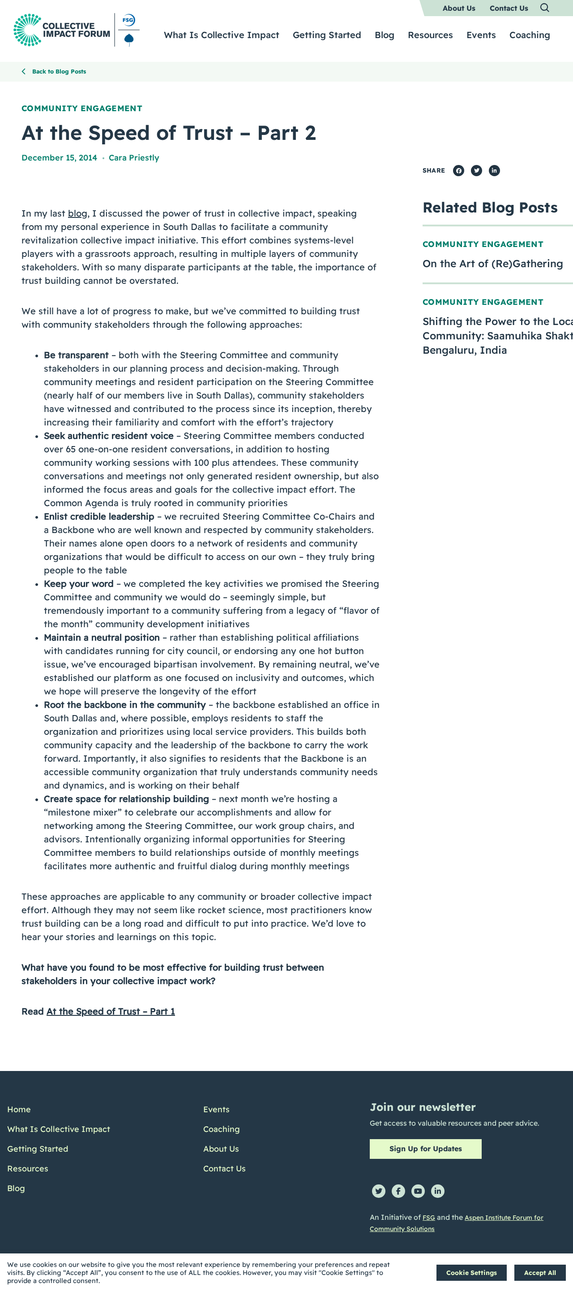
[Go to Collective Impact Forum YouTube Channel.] (418, 1191)
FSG (429, 1218)
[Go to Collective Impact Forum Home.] (76, 30)
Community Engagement (81, 108)
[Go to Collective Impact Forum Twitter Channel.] (379, 1191)
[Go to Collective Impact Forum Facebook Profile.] (398, 1191)
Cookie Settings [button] (471, 1273)
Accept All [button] (540, 1273)
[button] (545, 8)
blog (77, 213)
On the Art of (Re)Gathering (493, 263)
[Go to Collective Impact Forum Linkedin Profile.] (438, 1191)
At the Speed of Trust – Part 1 (111, 1011)
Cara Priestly (134, 157)
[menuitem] (459, 8)
